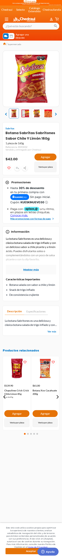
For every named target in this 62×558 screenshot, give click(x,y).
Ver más (52, 331)
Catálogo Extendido (34, 9)
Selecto (20, 9)
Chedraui (6, 9)
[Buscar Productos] (56, 26)
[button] (6, 19)
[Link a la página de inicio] (4, 44)
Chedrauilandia (52, 9)
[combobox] (31, 26)
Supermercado (14, 44)
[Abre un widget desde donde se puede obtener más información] (48, 552)
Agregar (45, 157)
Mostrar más (31, 269)
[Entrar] (51, 19)
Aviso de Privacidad (37, 547)
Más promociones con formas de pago (30, 218)
